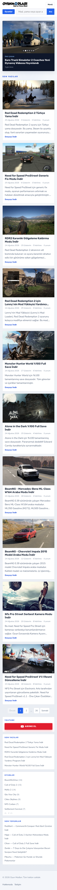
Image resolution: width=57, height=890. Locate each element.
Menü (50, 4)
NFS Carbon (12, 804)
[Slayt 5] (31, 50)
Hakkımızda (7, 884)
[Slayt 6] (33, 50)
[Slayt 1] (23, 50)
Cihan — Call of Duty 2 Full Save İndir (22, 843)
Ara (50, 12)
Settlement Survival (15, 809)
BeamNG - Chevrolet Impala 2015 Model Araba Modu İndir (26, 553)
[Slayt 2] (25, 50)
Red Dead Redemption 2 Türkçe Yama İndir (24, 742)
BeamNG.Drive (13, 780)
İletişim (18, 884)
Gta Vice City (12, 794)
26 (36, 710)
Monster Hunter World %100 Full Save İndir (24, 765)
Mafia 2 (10, 789)
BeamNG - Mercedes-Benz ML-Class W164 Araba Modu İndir (27, 490)
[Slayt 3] (27, 50)
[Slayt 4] (29, 50)
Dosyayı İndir (11, 137)
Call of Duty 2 (13, 784)
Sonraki (45, 710)
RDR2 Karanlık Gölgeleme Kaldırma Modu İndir (25, 752)
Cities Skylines (13, 799)
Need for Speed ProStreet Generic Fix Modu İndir (26, 747)
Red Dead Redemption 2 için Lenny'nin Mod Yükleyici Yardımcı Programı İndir (26, 304)
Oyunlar (8, 11)
